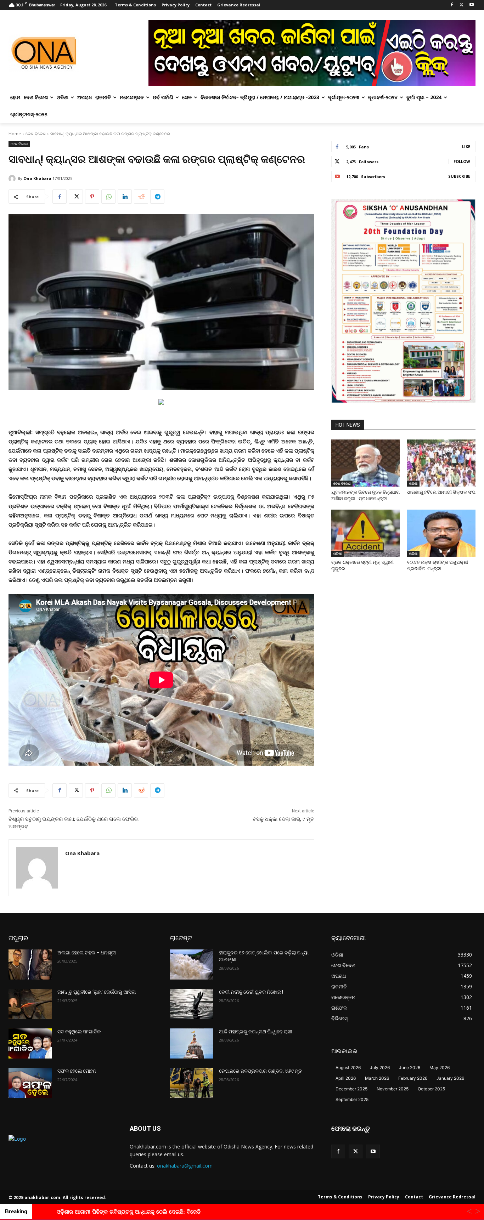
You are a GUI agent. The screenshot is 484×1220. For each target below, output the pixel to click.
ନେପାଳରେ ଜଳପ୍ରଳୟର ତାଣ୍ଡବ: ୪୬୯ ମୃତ (260, 1071)
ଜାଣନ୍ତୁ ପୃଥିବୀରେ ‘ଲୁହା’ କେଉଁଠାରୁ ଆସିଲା (96, 992)
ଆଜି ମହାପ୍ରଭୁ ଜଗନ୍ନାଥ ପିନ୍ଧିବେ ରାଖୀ (255, 1031)
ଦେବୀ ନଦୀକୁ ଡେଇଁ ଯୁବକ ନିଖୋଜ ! (251, 992)
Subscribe (459, 176)
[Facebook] (452, 5)
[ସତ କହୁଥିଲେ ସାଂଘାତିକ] (30, 1043)
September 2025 (352, 1099)
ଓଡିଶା (413, 483)
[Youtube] (471, 5)
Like (466, 146)
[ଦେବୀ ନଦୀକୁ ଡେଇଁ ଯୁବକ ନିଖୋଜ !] (191, 1004)
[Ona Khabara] (13, 178)
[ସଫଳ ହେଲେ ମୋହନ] (30, 1083)
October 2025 (431, 1088)
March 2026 (377, 1078)
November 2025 (393, 1088)
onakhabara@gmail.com (185, 1165)
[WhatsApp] (108, 196)
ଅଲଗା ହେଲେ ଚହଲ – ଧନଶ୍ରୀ (86, 952)
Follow (462, 161)
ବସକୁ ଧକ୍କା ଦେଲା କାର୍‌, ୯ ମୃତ (283, 819)
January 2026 (450, 1078)
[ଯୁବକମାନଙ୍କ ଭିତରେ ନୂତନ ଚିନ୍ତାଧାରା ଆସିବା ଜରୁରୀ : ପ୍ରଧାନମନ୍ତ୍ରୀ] (365, 463)
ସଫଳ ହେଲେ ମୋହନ (76, 1071)
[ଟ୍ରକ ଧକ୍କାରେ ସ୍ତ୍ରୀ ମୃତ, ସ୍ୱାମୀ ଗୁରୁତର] (365, 533)
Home (15, 134)
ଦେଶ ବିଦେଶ (36, 134)
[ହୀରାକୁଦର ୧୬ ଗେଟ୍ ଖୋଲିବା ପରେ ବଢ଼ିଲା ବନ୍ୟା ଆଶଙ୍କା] (191, 964)
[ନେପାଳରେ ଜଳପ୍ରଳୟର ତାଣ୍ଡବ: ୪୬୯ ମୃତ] (191, 1083)
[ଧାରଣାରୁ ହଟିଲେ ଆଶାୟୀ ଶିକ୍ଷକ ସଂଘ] (441, 463)
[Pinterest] (92, 196)
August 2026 (348, 1067)
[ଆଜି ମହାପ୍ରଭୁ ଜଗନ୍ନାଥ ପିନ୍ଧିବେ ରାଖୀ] (191, 1043)
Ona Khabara (37, 178)
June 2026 (409, 1067)
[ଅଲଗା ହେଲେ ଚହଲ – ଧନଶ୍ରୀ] (30, 964)
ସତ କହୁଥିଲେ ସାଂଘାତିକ (79, 1031)
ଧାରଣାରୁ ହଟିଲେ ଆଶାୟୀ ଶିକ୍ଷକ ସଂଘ (441, 492)
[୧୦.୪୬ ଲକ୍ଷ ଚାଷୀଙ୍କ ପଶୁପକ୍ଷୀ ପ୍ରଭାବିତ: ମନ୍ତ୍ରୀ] (441, 533)
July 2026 (380, 1067)
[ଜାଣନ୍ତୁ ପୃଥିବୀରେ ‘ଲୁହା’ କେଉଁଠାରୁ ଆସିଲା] (30, 1004)
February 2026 (412, 1078)
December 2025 (351, 1088)
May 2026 (439, 1067)
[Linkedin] (125, 196)
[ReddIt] (141, 196)
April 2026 (346, 1078)
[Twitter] (461, 5)
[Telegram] (157, 196)
